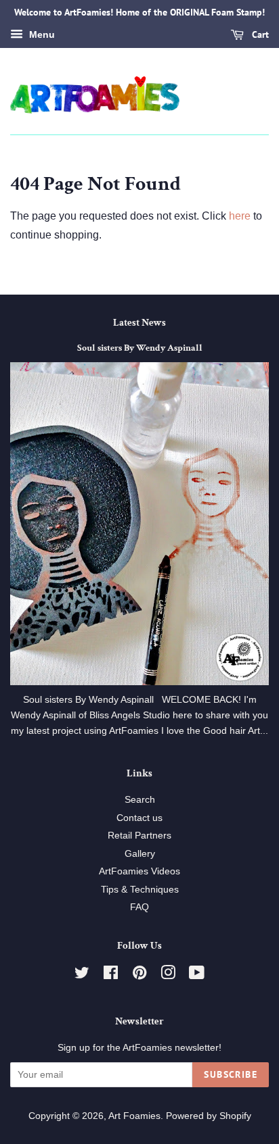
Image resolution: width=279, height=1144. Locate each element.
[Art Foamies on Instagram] (167, 975)
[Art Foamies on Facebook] (111, 975)
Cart (259, 34)
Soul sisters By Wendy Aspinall (139, 348)
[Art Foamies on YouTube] (197, 975)
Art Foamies (134, 1116)
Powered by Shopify (208, 1116)
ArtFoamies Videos (139, 871)
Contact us (139, 818)
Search (140, 800)
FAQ (139, 907)
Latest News (139, 322)
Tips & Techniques (140, 890)
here (240, 216)
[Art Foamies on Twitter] (81, 975)
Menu (40, 34)
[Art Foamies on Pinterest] (139, 975)
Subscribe (230, 1074)
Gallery (140, 854)
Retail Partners (139, 835)
